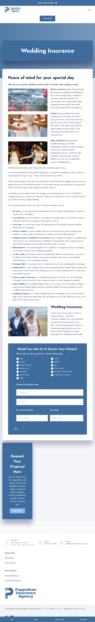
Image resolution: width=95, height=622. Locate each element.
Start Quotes (9, 558)
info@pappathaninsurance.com (77, 543)
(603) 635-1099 (50, 543)
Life (55, 365)
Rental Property (25, 365)
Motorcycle (24, 368)
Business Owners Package (64, 371)
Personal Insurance (12, 575)
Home (56, 359)
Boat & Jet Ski (59, 368)
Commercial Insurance (13, 580)
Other (22, 378)
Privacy (59, 608)
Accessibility (50, 608)
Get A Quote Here (46, 3)
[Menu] (89, 10)
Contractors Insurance (62, 375)
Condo (22, 362)
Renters (57, 362)
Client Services (10, 562)
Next (16, 428)
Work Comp (24, 375)
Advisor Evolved (79, 608)
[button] (17, 510)
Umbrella (23, 371)
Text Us (46, 18)
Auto (21, 359)
